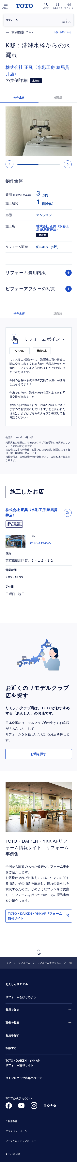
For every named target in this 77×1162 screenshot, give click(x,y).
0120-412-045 (40, 543)
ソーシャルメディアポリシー (21, 1141)
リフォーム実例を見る (49, 963)
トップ (7, 963)
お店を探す (38, 754)
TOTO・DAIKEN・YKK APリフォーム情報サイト (35, 916)
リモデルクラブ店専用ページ (24, 1078)
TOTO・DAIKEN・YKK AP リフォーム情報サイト (23, 1063)
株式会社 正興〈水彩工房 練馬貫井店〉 (37, 70)
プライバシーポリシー (17, 1131)
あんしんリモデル (17, 984)
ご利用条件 (12, 1121)
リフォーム (24, 963)
